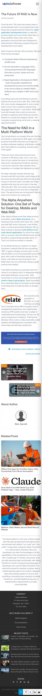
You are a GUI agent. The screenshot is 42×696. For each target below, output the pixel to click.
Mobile (37, 349)
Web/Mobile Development (23, 349)
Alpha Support (21, 618)
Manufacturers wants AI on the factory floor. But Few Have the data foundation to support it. (25, 655)
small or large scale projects (13, 280)
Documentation (21, 622)
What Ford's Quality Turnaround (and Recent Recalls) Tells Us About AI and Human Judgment (24, 670)
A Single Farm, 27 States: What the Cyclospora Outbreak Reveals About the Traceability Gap (25, 648)
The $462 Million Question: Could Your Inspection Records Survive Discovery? (25, 663)
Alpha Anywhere (23, 219)
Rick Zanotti (8, 18)
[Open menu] (37, 4)
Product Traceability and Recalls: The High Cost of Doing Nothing (24, 637)
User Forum (21, 627)
